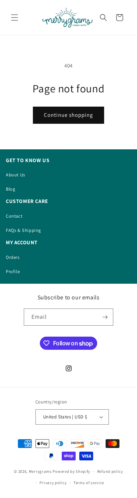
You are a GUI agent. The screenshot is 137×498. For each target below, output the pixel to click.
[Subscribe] (105, 317)
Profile (13, 271)
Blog (10, 189)
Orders (13, 257)
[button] (15, 17)
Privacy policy (52, 482)
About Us (15, 175)
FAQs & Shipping (23, 230)
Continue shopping (68, 114)
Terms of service (88, 482)
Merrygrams (40, 471)
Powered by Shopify (71, 471)
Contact (14, 216)
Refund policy (110, 471)
